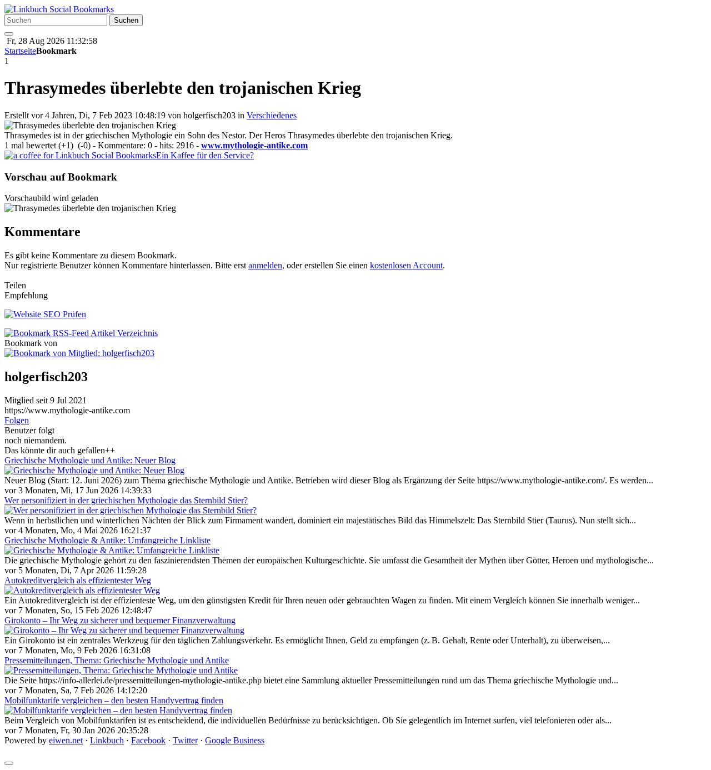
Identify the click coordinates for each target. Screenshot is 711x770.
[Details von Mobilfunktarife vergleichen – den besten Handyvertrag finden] (118, 710)
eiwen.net (66, 740)
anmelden (265, 265)
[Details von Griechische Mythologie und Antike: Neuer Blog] (94, 470)
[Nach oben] (8, 763)
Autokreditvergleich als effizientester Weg (77, 580)
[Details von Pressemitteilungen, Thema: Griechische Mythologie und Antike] (121, 670)
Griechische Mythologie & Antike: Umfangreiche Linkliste (107, 540)
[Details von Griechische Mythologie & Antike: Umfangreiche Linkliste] (111, 550)
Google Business (234, 740)
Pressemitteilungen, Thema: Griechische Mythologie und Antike (116, 660)
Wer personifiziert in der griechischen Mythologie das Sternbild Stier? (126, 500)
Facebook (148, 740)
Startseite (20, 51)
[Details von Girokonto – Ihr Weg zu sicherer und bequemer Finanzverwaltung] (124, 630)
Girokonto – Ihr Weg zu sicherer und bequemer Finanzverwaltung (120, 620)
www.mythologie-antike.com (254, 145)
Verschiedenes (272, 115)
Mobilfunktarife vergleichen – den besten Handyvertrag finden (113, 700)
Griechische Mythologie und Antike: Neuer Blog (90, 460)
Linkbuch (107, 740)
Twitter (185, 740)
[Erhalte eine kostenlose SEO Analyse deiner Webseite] (45, 314)
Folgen (16, 420)
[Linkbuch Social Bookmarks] (59, 9)
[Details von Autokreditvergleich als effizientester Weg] (82, 590)
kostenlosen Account (406, 265)
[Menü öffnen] (8, 34)
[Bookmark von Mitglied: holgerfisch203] (79, 353)
